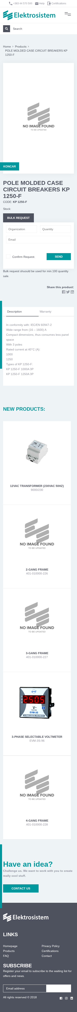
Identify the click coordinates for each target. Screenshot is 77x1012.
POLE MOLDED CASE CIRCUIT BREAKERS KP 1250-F (36, 52)
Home (7, 46)
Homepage (10, 946)
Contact (47, 955)
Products (20, 46)
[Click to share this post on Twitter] (68, 292)
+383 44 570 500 (22, 3)
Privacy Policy (51, 946)
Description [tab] (14, 311)
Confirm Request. (23, 256)
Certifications (59, 3)
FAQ (6, 955)
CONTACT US (20, 888)
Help (42, 3)
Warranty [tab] (45, 311)
